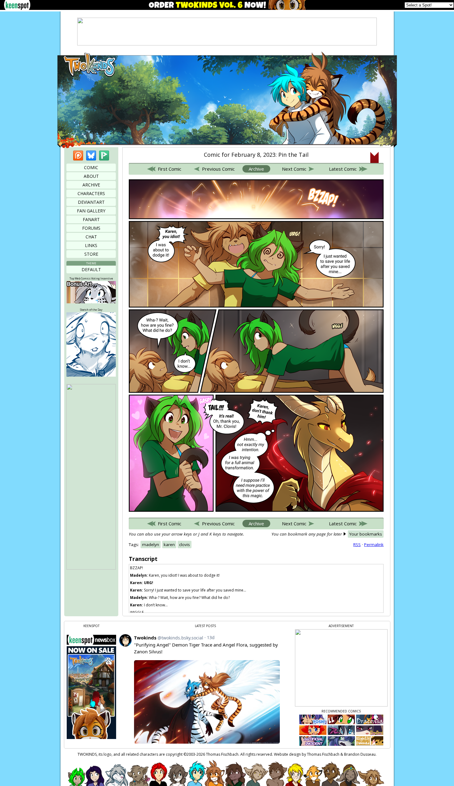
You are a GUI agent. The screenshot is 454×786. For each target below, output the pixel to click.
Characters (91, 193)
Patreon (78, 155)
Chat (91, 237)
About (91, 176)
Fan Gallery (91, 211)
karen (169, 544)
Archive (91, 185)
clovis (184, 544)
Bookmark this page (374, 157)
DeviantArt (91, 202)
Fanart (91, 219)
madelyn (150, 544)
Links (91, 245)
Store (91, 254)
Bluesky (91, 155)
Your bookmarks (365, 534)
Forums (91, 228)
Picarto (104, 155)
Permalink (374, 544)
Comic (91, 167)
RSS (357, 544)
